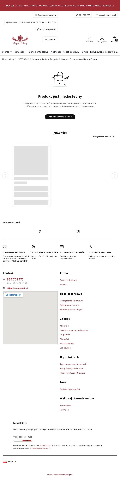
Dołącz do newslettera (27, 440)
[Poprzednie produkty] (5, 175)
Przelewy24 (65, 405)
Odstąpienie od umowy (71, 300)
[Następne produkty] (115, 175)
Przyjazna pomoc (48, 29)
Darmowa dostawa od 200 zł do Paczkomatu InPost (32, 22)
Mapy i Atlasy (8, 59)
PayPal (63, 409)
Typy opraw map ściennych (73, 364)
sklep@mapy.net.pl (107, 15)
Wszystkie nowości (102, 136)
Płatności (64, 339)
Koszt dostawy (67, 343)
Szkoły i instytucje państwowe (74, 330)
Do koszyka (31, 202)
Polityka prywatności (70, 389)
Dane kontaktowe (68, 280)
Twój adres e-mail (22, 436)
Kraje (44, 59)
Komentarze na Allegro (71, 309)
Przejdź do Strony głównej (60, 116)
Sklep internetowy (59, 474)
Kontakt (63, 284)
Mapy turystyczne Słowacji (72, 373)
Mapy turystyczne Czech (71, 368)
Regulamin (65, 334)
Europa (35, 59)
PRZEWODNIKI (23, 59)
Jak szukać (65, 347)
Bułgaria (54, 59)
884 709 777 (84, 15)
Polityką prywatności (40, 448)
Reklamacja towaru (69, 305)
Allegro (63, 325)
